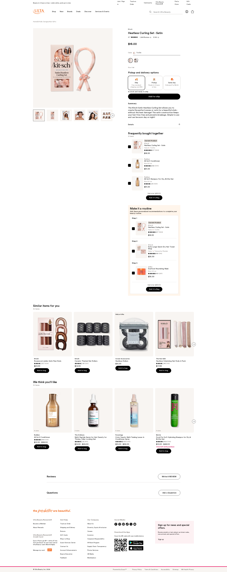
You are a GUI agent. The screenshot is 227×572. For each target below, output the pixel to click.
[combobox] (154, 53)
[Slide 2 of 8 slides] (52, 115)
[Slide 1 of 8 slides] (39, 115)
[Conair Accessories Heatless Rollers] (133, 338)
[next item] (112, 115)
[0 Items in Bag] (192, 11)
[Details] (154, 124)
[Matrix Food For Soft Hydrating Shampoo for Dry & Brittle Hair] (174, 418)
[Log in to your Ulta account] (186, 11)
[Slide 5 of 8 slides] (93, 115)
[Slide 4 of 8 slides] (79, 115)
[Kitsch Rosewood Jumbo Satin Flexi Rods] (52, 339)
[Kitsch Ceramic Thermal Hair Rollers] (93, 339)
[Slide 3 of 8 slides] (66, 115)
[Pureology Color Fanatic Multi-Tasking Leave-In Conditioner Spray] (133, 416)
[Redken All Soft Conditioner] (52, 415)
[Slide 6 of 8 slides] (106, 115)
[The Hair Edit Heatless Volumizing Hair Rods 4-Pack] (174, 339)
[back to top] (219, 564)
